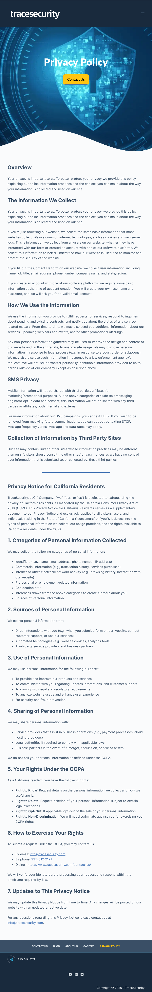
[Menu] (142, 14)
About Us (71, 946)
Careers (88, 946)
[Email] (70, 974)
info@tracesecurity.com (47, 854)
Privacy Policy (110, 946)
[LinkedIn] (76, 974)
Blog (56, 946)
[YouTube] (82, 974)
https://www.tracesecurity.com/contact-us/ (59, 865)
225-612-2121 (41, 859)
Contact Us (40, 946)
